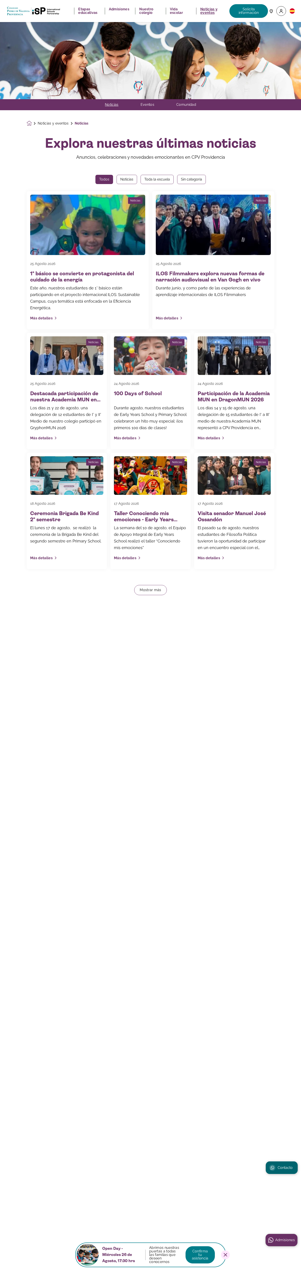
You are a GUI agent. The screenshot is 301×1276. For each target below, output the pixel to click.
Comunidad (186, 104)
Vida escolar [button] (176, 11)
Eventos (147, 104)
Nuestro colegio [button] (146, 11)
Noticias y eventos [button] (208, 11)
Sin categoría (191, 179)
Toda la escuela (157, 179)
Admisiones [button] (119, 9)
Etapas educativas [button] (87, 11)
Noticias (112, 104)
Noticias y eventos (53, 123)
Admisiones (285, 1240)
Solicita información (249, 11)
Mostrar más (150, 590)
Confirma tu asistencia (200, 1254)
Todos (104, 179)
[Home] (33, 11)
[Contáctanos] (271, 11)
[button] (281, 11)
